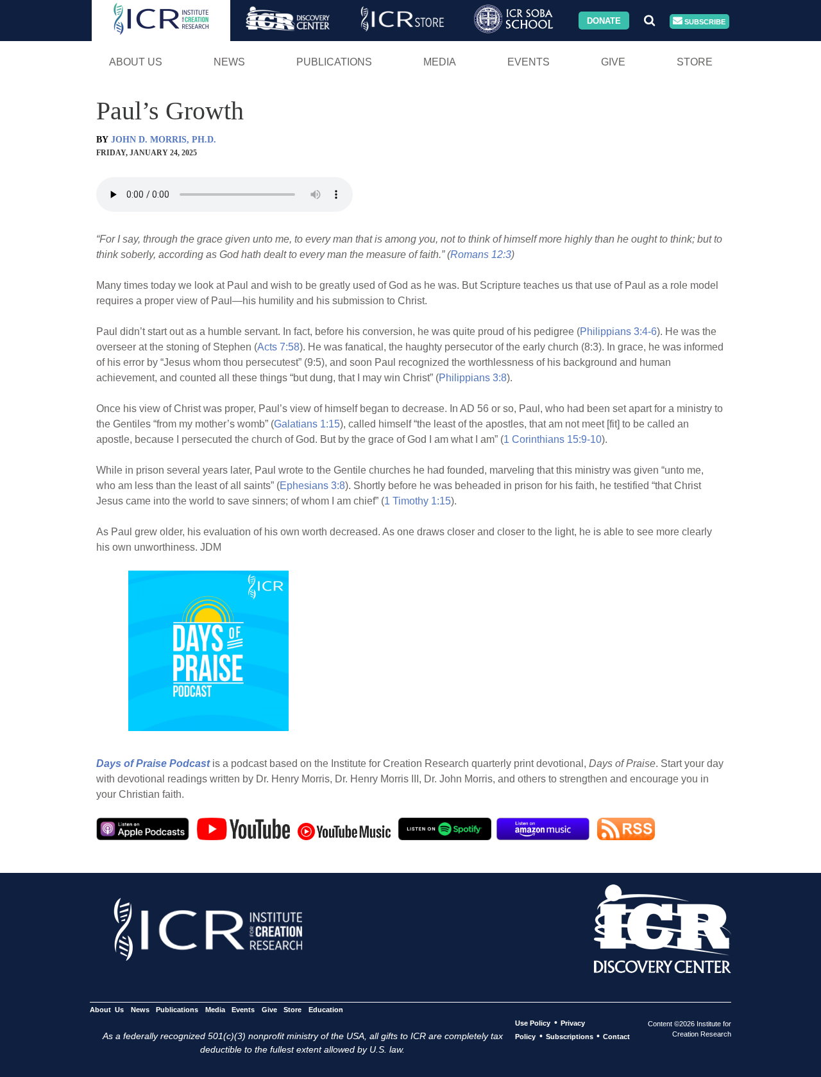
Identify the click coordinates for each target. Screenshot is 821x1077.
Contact (616, 1036)
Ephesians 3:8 (312, 485)
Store (695, 61)
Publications (334, 61)
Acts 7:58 (278, 346)
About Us (135, 61)
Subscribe (703, 21)
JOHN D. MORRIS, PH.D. (163, 139)
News (229, 61)
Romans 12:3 (480, 254)
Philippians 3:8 (473, 377)
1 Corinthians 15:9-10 (553, 439)
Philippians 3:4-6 (618, 331)
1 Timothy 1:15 (417, 500)
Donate (604, 20)
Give (613, 61)
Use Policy (532, 1023)
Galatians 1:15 (307, 423)
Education (326, 1009)
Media (439, 61)
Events (528, 61)
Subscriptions (569, 1036)
